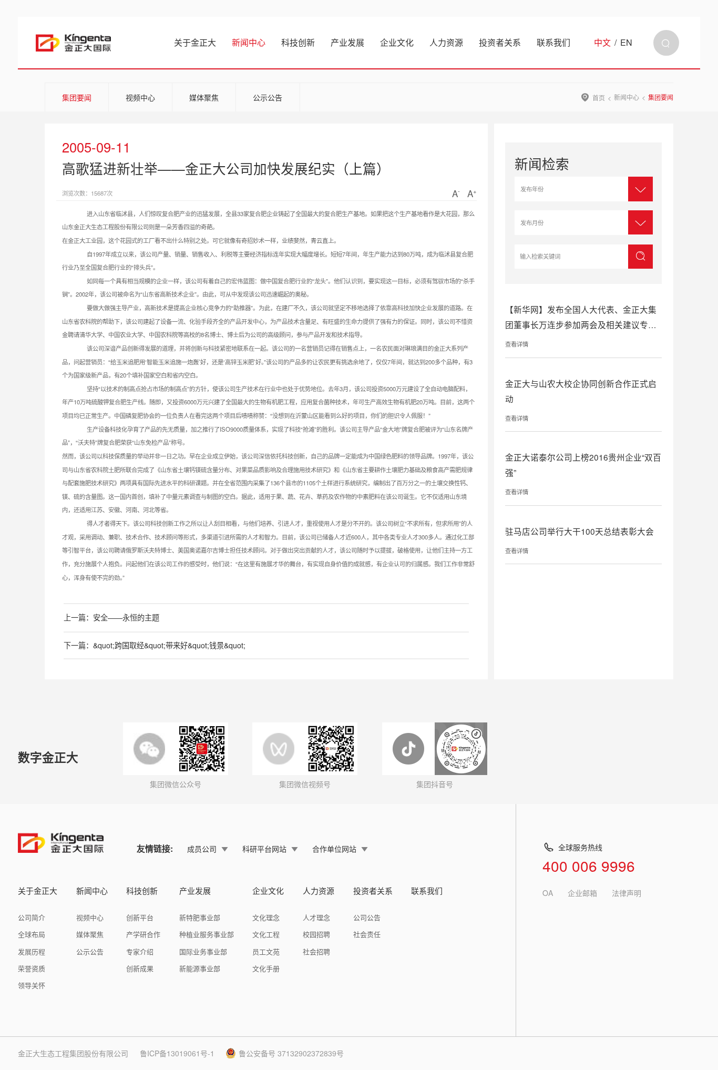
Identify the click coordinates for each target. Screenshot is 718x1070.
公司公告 (367, 917)
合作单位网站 (334, 848)
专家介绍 (139, 951)
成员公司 (202, 848)
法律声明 (626, 892)
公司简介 (31, 917)
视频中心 (140, 97)
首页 (598, 97)
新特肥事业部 (199, 917)
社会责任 (367, 934)
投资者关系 (500, 42)
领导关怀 (31, 985)
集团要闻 (76, 97)
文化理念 (266, 917)
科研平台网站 (264, 848)
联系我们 (553, 42)
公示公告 (267, 97)
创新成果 (139, 968)
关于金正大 (195, 42)
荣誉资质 (31, 968)
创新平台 (139, 917)
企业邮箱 (582, 892)
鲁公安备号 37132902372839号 (291, 1053)
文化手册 (266, 968)
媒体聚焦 (204, 97)
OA (547, 892)
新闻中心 (248, 42)
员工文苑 (266, 951)
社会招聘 (316, 951)
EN (626, 42)
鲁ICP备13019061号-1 (177, 1053)
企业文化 (397, 42)
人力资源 (446, 42)
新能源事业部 (199, 968)
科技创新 (298, 42)
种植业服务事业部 (206, 934)
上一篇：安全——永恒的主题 (111, 617)
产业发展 (347, 42)
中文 (602, 42)
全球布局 (31, 934)
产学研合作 (143, 934)
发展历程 (31, 951)
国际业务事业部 (203, 951)
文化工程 (266, 934)
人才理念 (316, 917)
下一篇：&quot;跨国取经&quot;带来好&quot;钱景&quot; (154, 645)
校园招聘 (316, 934)
